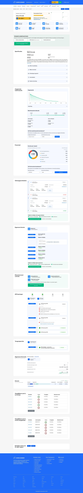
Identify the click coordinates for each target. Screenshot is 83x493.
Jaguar (33, 480)
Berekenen (57, 136)
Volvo (42, 486)
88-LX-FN (30, 401)
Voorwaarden (49, 463)
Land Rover (62, 480)
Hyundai (24, 480)
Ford (61, 478)
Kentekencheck (29, 2)
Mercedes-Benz (44, 481)
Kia (51, 480)
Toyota (24, 486)
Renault (62, 483)
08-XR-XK (30, 424)
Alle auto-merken (37, 472)
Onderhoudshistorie (38, 466)
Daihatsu (33, 478)
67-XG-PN (30, 407)
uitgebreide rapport (37, 19)
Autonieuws (36, 2)
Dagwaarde (36, 462)
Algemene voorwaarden (17, 462)
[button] (53, 151)
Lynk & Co (24, 481)
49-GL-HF (30, 430)
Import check (36, 470)
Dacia (23, 478)
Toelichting (30, 106)
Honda (14, 480)
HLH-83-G (30, 399)
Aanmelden (61, 460)
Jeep (42, 480)
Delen (33, 445)
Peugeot (33, 483)
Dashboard (61, 459)
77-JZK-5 (30, 432)
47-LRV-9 (30, 421)
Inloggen (60, 462)
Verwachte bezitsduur (45, 170)
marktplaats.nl (64, 186)
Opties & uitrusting (33, 81)
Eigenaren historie (37, 459)
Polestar (43, 483)
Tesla (14, 486)
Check (60, 2)
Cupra (14, 478)
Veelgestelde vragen (50, 459)
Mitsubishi (62, 481)
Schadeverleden (37, 460)
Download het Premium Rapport (22, 44)
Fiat (51, 478)
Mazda (33, 481)
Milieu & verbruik (33, 69)
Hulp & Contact (42, 2)
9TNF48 (29, 396)
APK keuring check (37, 469)
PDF (28, 445)
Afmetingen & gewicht (34, 73)
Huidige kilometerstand (32, 134)
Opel (23, 483)
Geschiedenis (32, 77)
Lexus (14, 481)
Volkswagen (34, 486)
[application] (47, 98)
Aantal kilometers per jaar (45, 134)
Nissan (14, 483)
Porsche (52, 483)
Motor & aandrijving (33, 65)
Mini (51, 481)
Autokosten (36, 463)
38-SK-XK (30, 404)
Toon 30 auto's (31, 410)
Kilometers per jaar (31, 170)
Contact (48, 462)
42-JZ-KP (30, 427)
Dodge (43, 478)
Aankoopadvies (37, 467)
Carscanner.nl (42, 491)
